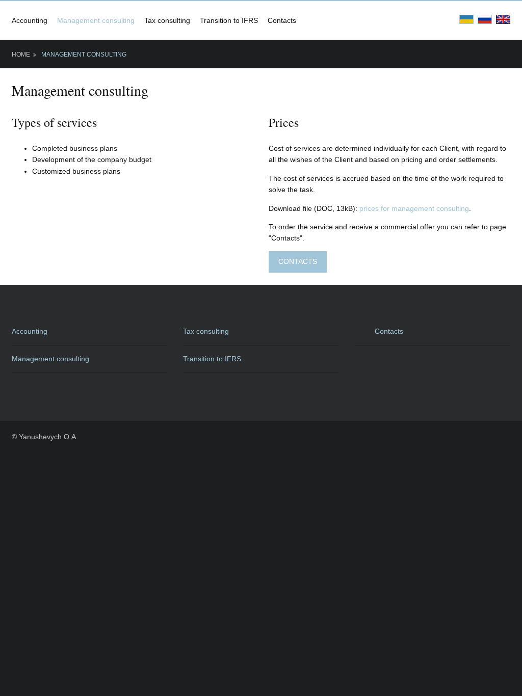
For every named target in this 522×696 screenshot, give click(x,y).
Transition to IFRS (229, 20)
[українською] (466, 19)
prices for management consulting (414, 208)
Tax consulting (167, 20)
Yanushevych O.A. (48, 437)
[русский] (485, 19)
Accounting (29, 20)
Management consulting (96, 20)
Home (21, 54)
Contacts (282, 20)
